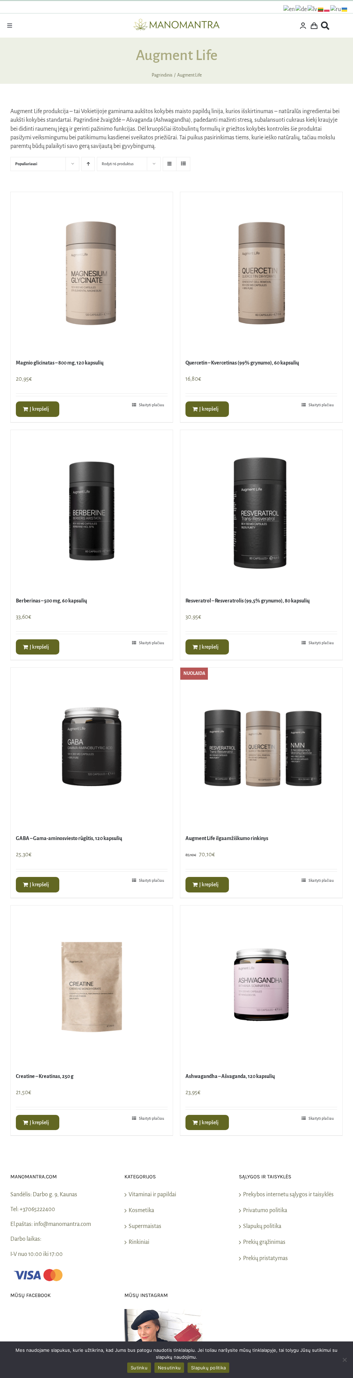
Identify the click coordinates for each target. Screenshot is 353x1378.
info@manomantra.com (62, 1224)
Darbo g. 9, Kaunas (55, 1194)
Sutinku (139, 1367)
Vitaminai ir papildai (152, 1194)
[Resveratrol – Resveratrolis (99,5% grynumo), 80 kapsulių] (261, 511)
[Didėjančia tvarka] (88, 164)
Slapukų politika (262, 1226)
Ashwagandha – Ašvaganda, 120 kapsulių (230, 1076)
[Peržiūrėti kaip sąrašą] (183, 164)
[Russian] (336, 9)
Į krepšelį (39, 409)
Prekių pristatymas (265, 1258)
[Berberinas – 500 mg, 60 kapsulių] (92, 511)
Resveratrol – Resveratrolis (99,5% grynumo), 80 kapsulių (247, 600)
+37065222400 (37, 1209)
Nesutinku (169, 1367)
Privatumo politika (265, 1210)
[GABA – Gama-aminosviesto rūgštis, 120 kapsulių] (92, 749)
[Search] (325, 26)
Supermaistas (145, 1226)
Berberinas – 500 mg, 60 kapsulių (51, 600)
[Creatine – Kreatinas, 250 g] (92, 987)
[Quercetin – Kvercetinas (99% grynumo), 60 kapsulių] (261, 273)
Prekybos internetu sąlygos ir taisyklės (288, 1194)
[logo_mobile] (176, 22)
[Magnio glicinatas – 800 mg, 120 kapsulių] (92, 273)
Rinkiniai (139, 1242)
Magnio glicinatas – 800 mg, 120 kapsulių (59, 363)
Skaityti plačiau (151, 405)
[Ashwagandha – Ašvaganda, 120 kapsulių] (261, 987)
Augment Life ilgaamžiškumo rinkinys (226, 838)
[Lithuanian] (321, 9)
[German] (301, 9)
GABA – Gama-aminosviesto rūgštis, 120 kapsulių (69, 838)
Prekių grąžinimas (264, 1242)
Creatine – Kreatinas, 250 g (44, 1076)
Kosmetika (141, 1210)
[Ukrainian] (345, 9)
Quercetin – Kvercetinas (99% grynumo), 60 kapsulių (242, 363)
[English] (289, 9)
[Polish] (327, 9)
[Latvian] (312, 9)
